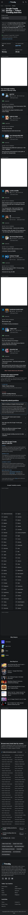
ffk (10, 216)
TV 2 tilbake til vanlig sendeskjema (10, 323)
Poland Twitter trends (6, 781)
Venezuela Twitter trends (20, 819)
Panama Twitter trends (6, 819)
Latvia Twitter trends (19, 810)
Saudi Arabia (4, 894)
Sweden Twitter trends (6, 795)
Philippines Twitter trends (20, 764)
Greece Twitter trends (19, 797)
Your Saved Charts (6, 854)
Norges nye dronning (7, 128)
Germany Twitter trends (6, 777)
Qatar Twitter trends (19, 799)
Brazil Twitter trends (19, 766)
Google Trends (8, 5)
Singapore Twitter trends (6, 808)
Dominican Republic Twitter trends (21, 815)
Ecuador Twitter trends (6, 815)
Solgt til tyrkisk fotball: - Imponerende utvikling (13, 228)
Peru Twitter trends (18, 817)
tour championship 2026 (16, 135)
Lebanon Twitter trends (19, 786)
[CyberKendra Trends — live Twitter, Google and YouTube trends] (12, 2)
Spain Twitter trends (6, 768)
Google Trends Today (17, 843)
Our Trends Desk (16, 851)
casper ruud (13, 328)
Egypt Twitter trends (5, 775)
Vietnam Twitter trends (19, 777)
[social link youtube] (12, 878)
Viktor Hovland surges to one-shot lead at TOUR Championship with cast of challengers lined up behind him (13, 204)
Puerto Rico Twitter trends (7, 817)
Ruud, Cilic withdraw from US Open (10, 340)
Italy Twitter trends (18, 770)
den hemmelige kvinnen (16, 236)
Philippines (17, 894)
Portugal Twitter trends (6, 799)
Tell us (16, 478)
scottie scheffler (14, 190)
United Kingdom (18, 888)
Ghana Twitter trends (6, 766)
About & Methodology (6, 851)
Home (2, 5)
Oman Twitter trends (6, 810)
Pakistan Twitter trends (19, 755)
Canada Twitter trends (6, 803)
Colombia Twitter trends (19, 781)
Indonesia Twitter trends (6, 757)
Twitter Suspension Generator (8, 849)
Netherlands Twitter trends (7, 784)
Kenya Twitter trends (19, 759)
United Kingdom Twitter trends (21, 779)
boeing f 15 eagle (14, 256)
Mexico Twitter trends (6, 788)
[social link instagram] (9, 878)
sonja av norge (14, 116)
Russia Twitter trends (19, 788)
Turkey (3, 892)
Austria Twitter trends (19, 803)
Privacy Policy (5, 904)
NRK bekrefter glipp (6, 321)
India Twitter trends (18, 757)
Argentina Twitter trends (19, 801)
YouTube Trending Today (7, 846)
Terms (3, 902)
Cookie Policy (18, 904)
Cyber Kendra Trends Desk (7, 38)
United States (4, 886)
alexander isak (14, 349)
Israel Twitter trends (19, 795)
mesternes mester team (16, 309)
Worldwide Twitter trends (20, 823)
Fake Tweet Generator (19, 846)
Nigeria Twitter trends (6, 764)
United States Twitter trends (7, 772)
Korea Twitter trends (19, 775)
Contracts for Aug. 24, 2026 (8, 271)
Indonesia (17, 890)
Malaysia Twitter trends (19, 761)
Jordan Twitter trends (19, 792)
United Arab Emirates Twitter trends (8, 797)
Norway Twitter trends (19, 808)
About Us (3, 906)
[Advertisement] (14, 72)
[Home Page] (14, 864)
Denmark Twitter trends (19, 790)
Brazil (3, 890)
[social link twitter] (3, 878)
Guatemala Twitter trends (20, 821)
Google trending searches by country (13, 828)
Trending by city (9, 838)
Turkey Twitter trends (19, 772)
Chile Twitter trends (5, 812)
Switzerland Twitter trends (7, 806)
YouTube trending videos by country (13, 833)
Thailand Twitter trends (6, 770)
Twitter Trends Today (6, 843)
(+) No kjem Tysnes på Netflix (9, 251)
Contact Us (17, 902)
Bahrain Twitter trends (6, 786)
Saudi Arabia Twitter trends (7, 759)
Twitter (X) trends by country (12, 752)
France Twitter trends (19, 768)
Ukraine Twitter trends (6, 801)
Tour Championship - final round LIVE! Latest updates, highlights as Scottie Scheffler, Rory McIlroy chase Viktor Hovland (12, 210)
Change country (4, 15)
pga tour (12, 94)
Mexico (16, 892)
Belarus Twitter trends (19, 812)
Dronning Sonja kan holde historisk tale (11, 130)
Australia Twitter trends (6, 779)
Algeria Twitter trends (19, 784)
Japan (16, 886)
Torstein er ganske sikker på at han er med (12, 248)
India (3, 888)
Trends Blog (19, 849)
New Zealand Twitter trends (7, 821)
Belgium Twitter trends (19, 806)
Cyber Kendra (12, 473)
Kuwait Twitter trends (6, 790)
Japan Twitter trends (6, 755)
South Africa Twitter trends (7, 761)
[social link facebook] (6, 878)
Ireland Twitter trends (6, 792)
